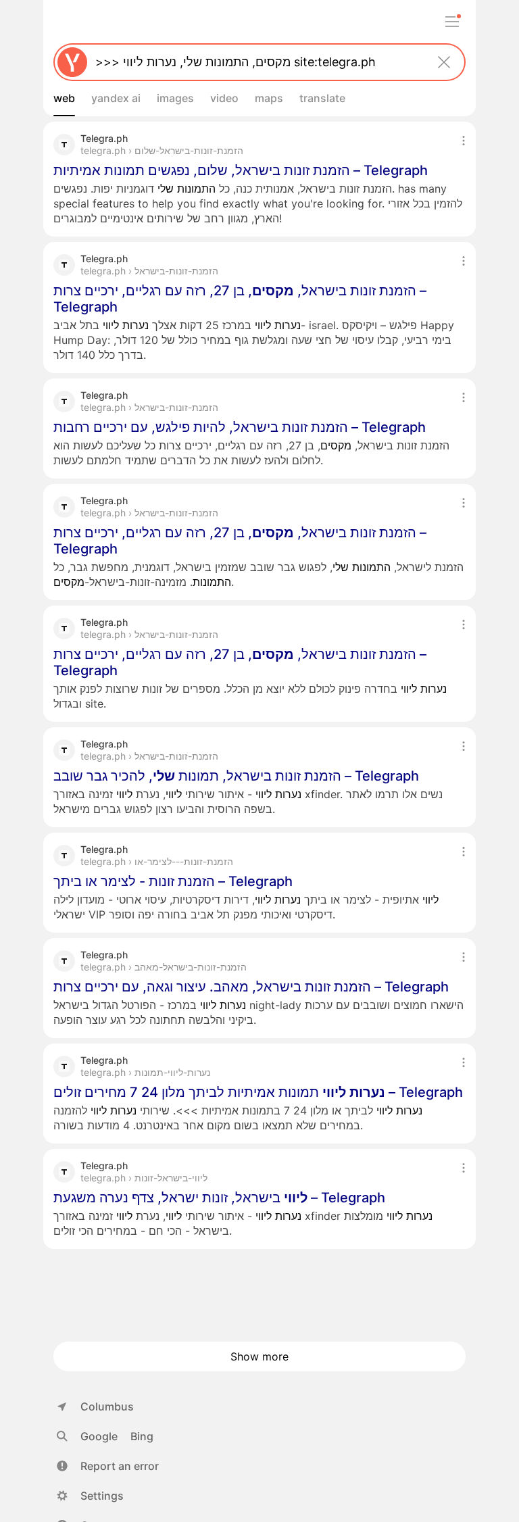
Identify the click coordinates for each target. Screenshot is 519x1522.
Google (99, 1436)
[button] (108, 1466)
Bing (141, 1436)
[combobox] (256, 62)
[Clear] (444, 62)
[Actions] (463, 140)
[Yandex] (72, 62)
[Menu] (452, 21)
